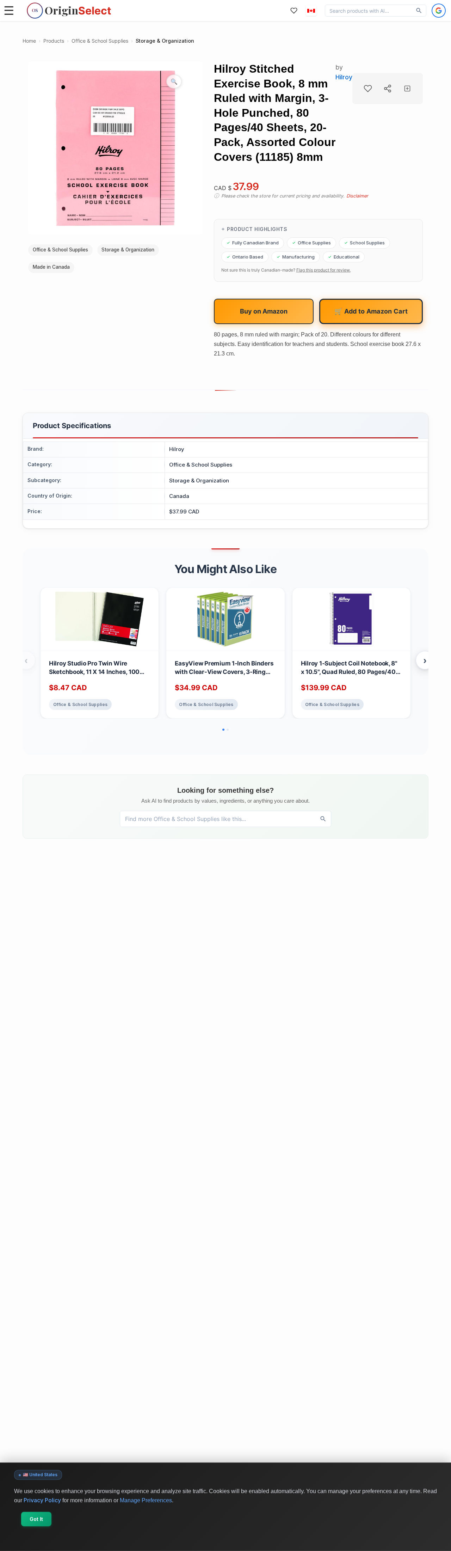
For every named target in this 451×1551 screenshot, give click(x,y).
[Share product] (388, 88)
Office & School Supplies (100, 41)
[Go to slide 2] (228, 730)
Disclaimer (357, 196)
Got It (36, 1519)
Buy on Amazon (264, 311)
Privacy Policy (42, 1499)
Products (53, 41)
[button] (311, 11)
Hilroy (343, 77)
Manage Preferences (146, 1500)
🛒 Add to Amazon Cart (371, 311)
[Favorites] (294, 11)
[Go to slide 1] (223, 730)
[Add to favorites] (368, 88)
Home (29, 41)
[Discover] (419, 10)
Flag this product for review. (323, 270)
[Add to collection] (407, 88)
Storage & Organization (165, 41)
